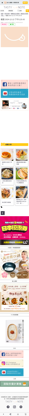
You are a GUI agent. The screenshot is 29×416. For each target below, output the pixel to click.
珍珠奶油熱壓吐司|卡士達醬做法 (21, 181)
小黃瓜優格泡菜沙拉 (7, 181)
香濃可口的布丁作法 (7, 163)
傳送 (12, 24)
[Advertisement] (14, 62)
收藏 (27, 10)
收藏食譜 (4, 24)
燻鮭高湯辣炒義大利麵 (21, 163)
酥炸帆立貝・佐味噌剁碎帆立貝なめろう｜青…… (21, 201)
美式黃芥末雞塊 (6, 202)
